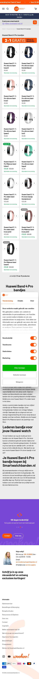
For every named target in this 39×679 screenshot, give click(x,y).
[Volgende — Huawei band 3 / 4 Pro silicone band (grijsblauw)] (34, 85)
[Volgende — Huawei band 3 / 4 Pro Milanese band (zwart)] (16, 248)
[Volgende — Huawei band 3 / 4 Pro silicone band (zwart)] (16, 52)
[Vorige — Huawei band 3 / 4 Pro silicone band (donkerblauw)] (22, 52)
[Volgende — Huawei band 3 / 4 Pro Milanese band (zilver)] (16, 150)
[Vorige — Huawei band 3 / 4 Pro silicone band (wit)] (22, 117)
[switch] (33, 344)
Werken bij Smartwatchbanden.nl (13, 648)
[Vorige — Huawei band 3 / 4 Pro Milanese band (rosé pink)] (22, 216)
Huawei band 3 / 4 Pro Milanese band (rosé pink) (28, 229)
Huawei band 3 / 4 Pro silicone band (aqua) (28, 164)
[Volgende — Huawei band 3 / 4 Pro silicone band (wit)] (34, 117)
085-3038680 (28, 554)
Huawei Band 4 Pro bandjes (24, 29)
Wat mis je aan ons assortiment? (13, 633)
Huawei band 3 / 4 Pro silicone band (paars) (10, 131)
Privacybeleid (6, 644)
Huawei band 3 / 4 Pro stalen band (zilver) (10, 197)
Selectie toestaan (19, 375)
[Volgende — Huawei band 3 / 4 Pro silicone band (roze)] (16, 85)
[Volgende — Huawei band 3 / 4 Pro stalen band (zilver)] (16, 183)
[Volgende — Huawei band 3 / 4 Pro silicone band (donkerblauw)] (34, 52)
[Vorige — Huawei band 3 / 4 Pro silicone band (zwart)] (4, 52)
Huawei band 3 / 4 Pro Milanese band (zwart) (10, 262)
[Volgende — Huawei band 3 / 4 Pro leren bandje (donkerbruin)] (34, 183)
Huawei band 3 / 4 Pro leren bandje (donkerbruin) (28, 197)
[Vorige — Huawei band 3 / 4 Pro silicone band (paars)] (4, 117)
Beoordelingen (7, 641)
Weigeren (19, 382)
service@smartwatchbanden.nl (26, 562)
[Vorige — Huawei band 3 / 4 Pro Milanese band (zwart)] (4, 248)
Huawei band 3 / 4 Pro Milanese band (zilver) (10, 164)
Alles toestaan (19, 368)
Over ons (18, 536)
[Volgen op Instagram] (3, 656)
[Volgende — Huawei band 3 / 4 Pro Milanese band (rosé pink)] (34, 216)
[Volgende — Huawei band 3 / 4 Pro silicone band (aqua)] (34, 150)
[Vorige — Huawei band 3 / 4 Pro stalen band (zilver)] (4, 183)
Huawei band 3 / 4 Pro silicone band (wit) (28, 131)
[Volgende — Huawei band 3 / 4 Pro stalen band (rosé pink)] (16, 216)
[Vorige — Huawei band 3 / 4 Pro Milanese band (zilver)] (4, 150)
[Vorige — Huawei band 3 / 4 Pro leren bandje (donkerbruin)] (22, 183)
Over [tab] (32, 301)
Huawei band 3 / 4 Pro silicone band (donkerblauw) (28, 65)
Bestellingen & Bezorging (10, 607)
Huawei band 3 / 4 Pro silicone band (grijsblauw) (28, 98)
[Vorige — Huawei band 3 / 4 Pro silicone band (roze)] (4, 85)
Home (3, 29)
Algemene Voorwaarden (10, 637)
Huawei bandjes (11, 29)
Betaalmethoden (7, 611)
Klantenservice (7, 603)
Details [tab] (20, 301)
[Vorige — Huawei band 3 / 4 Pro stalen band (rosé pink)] (4, 216)
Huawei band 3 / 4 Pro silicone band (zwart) (10, 65)
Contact (7, 536)
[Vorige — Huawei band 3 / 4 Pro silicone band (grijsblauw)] (22, 85)
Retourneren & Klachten (10, 615)
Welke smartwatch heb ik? (14, 24)
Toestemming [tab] (7, 301)
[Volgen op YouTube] (9, 656)
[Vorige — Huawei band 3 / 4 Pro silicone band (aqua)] (22, 150)
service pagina (31, 565)
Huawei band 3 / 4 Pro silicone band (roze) (10, 98)
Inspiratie (5, 626)
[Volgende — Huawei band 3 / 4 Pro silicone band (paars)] (16, 117)
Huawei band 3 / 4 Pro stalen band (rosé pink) (10, 229)
